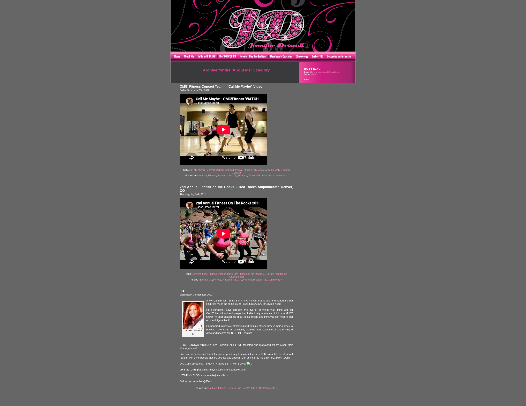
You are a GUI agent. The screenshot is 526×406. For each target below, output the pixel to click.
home (176, 57)
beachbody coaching (281, 57)
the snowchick (228, 57)
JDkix (271, 169)
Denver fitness (224, 169)
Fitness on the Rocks (250, 274)
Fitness (237, 169)
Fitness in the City (252, 169)
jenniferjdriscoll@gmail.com (326, 72)
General (242, 175)
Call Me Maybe (197, 169)
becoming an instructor (340, 57)
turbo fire (317, 57)
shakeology (302, 57)
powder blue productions (253, 57)
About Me (201, 175)
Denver (211, 169)
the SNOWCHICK (247, 388)
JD (264, 169)
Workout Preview (257, 175)
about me (189, 57)
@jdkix (314, 74)
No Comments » (278, 175)
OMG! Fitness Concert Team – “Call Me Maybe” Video (221, 86)
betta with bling (207, 57)
